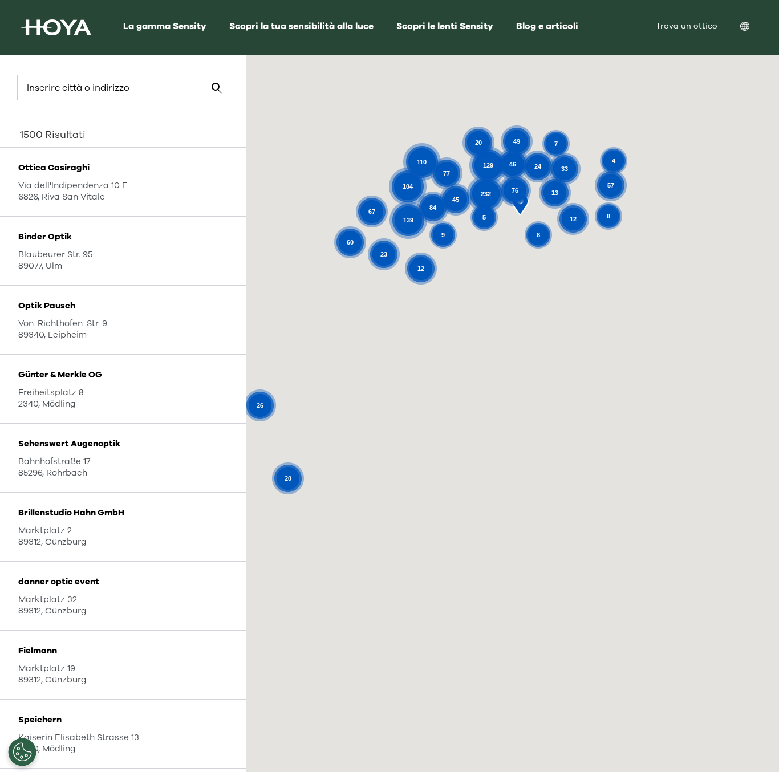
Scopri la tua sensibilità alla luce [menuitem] (301, 26)
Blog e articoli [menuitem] (547, 26)
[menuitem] (754, 28)
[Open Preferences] (22, 752)
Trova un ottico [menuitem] (686, 26)
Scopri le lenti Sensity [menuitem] (444, 26)
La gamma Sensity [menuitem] (164, 26)
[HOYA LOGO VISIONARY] (56, 27)
